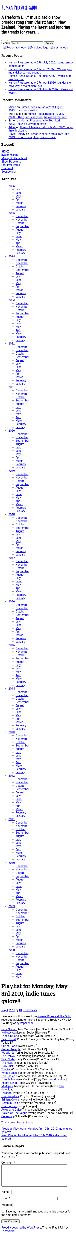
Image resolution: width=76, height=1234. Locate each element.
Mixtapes (7, 1086)
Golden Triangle (11, 1049)
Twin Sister (8, 1059)
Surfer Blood (9, 1046)
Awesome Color (11, 1109)
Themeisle (7, 1231)
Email (5, 1198)
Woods (5, 1052)
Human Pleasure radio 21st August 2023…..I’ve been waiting (35, 108)
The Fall (6, 1069)
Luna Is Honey (10, 1079)
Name (6, 1191)
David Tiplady (16, 134)
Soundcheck (8, 171)
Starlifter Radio (10, 165)
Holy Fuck (7, 1066)
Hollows (6, 1032)
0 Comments (30, 1010)
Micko (12, 107)
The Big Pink (9, 1106)
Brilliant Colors (10, 1099)
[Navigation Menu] (6, 40)
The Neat (7, 1062)
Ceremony (7, 1116)
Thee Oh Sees (10, 1036)
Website (6, 1204)
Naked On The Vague (14, 1113)
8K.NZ (5, 151)
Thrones (6, 1093)
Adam (12, 127)
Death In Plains (10, 1103)
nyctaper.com (9, 155)
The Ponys (8, 1056)
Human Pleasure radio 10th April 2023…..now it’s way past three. (34, 122)
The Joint (7, 168)
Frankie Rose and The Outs (54, 1016)
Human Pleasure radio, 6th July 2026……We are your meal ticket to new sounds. (40, 71)
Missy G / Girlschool (14, 158)
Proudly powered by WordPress (21, 1227)
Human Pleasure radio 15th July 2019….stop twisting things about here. (38, 135)
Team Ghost (8, 1039)
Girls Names (9, 1029)
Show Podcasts (11, 161)
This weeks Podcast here (17, 1122)
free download (57, 1079)
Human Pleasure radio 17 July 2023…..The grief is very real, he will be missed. (37, 115)
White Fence (9, 1072)
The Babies (8, 1076)
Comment (8, 1162)
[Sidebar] (2, 40)
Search (5, 43)
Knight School (9, 1082)
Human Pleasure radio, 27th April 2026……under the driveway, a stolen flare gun (39, 84)
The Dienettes (10, 1096)
